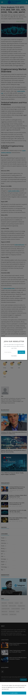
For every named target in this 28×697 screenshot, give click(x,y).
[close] (25, 338)
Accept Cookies (14, 693)
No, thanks (14, 355)
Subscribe (21, 352)
